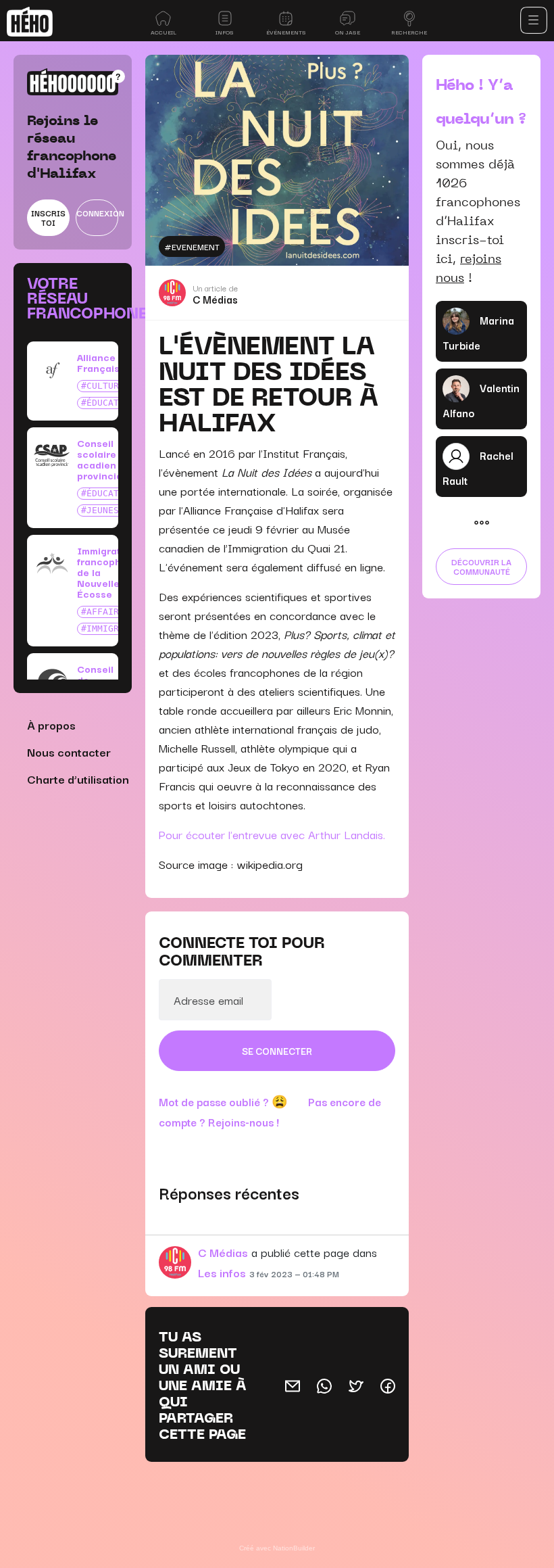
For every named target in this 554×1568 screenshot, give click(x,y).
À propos (51, 724)
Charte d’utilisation (78, 778)
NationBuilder (294, 1548)
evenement (196, 246)
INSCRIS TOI (48, 217)
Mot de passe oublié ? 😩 (223, 1101)
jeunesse (108, 510)
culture (105, 386)
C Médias (215, 299)
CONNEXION (97, 212)
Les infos (222, 1272)
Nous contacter (69, 751)
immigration (116, 628)
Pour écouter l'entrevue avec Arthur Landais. (273, 834)
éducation (110, 403)
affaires (108, 612)
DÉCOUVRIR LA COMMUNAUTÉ (481, 566)
